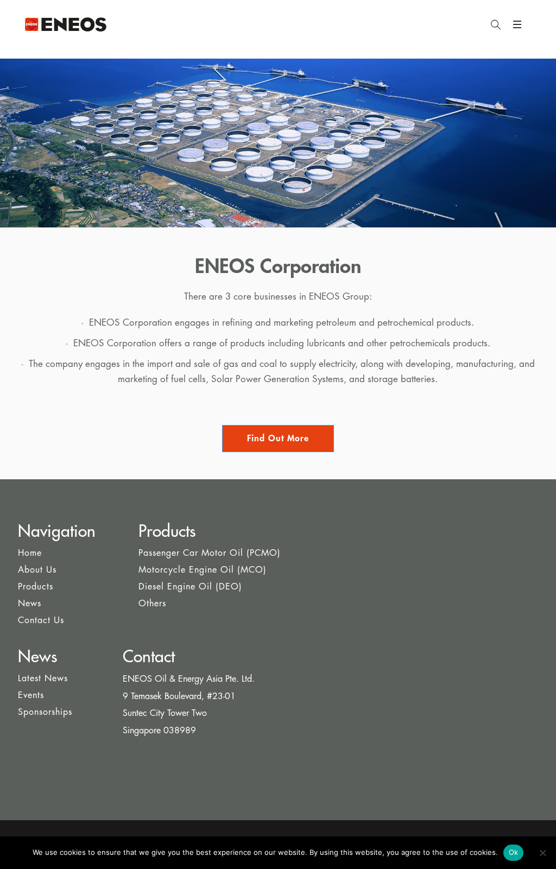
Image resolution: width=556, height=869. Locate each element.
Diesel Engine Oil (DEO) (190, 586)
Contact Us (41, 620)
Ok (514, 852)
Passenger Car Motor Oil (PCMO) (209, 553)
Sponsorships (45, 712)
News (29, 603)
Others (152, 603)
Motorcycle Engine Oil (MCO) (202, 570)
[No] (542, 852)
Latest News (43, 678)
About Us (37, 570)
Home (30, 553)
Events (31, 695)
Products (35, 586)
